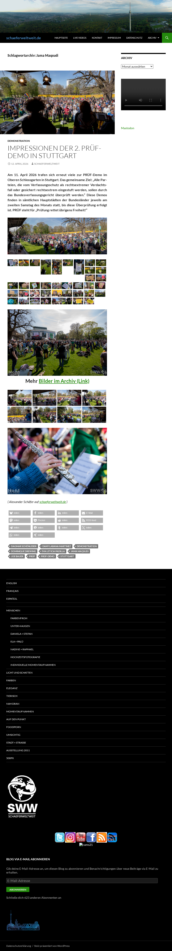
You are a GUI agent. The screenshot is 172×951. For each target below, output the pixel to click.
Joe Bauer (17, 556)
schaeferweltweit (47, 163)
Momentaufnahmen (20, 711)
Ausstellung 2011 (18, 750)
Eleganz (11, 688)
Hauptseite (61, 37)
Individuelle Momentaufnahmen (33, 664)
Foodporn (13, 727)
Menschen (13, 610)
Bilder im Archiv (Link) (64, 381)
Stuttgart (67, 556)
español (11, 598)
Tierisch (11, 695)
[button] (13, 262)
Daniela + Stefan (21, 633)
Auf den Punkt (16, 719)
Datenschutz (134, 37)
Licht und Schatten (19, 672)
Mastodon (127, 128)
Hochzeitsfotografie (25, 657)
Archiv (152, 37)
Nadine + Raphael (22, 649)
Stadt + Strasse (16, 742)
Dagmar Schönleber (23, 546)
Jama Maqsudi (80, 551)
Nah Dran (12, 703)
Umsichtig (13, 734)
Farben (11, 680)
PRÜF (32, 556)
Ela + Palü (16, 641)
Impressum (114, 37)
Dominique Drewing (23, 551)
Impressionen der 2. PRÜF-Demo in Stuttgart (54, 152)
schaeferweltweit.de (23, 37)
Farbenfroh (18, 618)
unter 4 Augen (20, 626)
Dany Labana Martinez (56, 546)
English (11, 583)
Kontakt (97, 37)
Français (12, 590)
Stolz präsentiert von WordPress (52, 945)
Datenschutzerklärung (18, 945)
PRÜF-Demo (48, 556)
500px (10, 758)
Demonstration (19, 140)
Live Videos (79, 37)
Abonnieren (17, 889)
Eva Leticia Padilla (53, 551)
